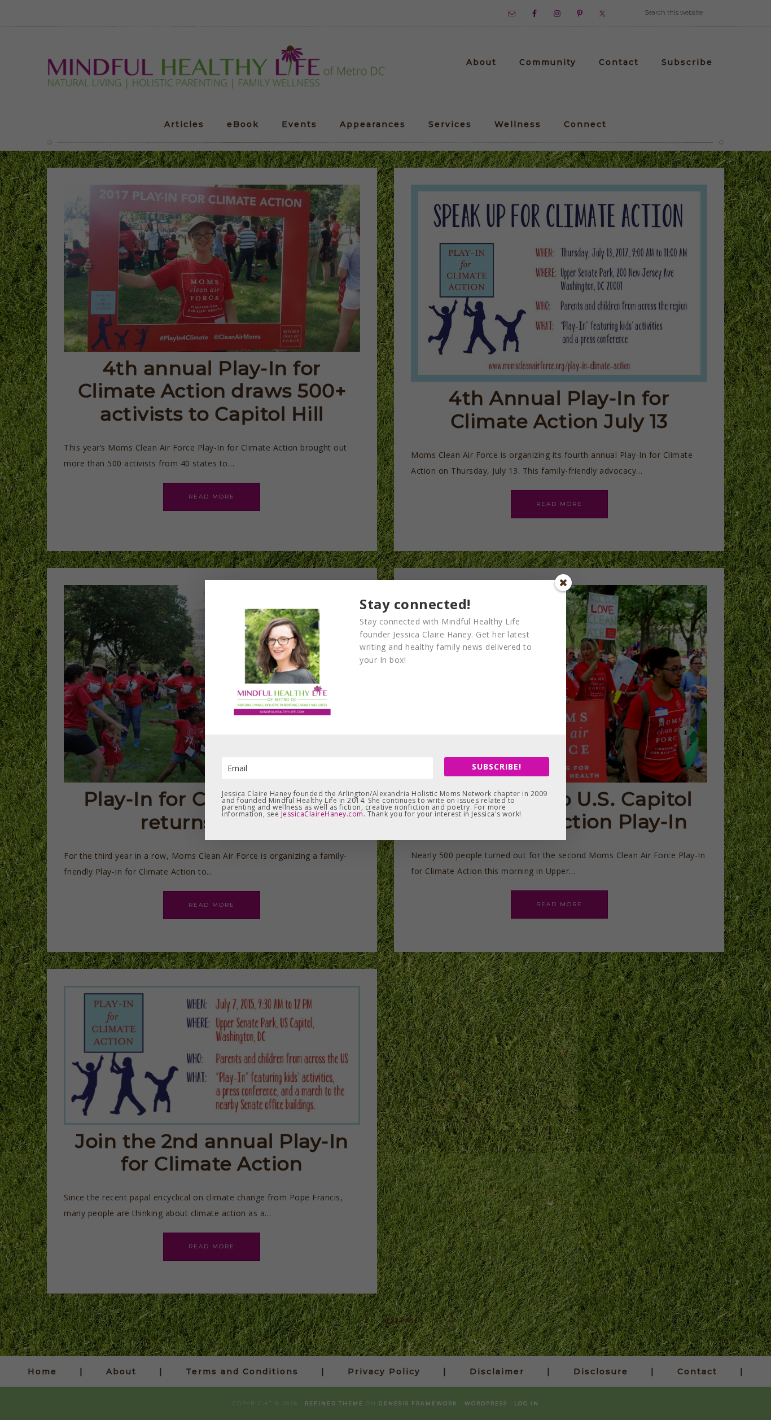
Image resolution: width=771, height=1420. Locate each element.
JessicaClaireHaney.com (322, 814)
